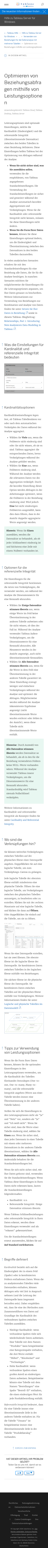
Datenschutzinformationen (25, 1507)
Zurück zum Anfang (25, 1448)
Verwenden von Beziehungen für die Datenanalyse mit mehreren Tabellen (20, 40)
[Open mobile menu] (6, 4)
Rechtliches (13, 1503)
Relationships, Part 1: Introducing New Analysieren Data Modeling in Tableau (22, 325)
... (19, 36)
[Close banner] (44, 11)
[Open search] (42, 4)
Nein (28, 1473)
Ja (18, 1473)
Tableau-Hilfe (13, 33)
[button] (5, 55)
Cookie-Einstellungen (23, 1519)
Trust (26, 1515)
